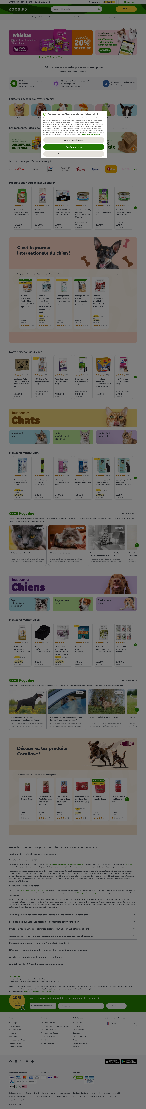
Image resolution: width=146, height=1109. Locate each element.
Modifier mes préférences (73, 140)
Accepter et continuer (74, 147)
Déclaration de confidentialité (90, 134)
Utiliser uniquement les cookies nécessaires (73, 154)
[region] (74, 134)
